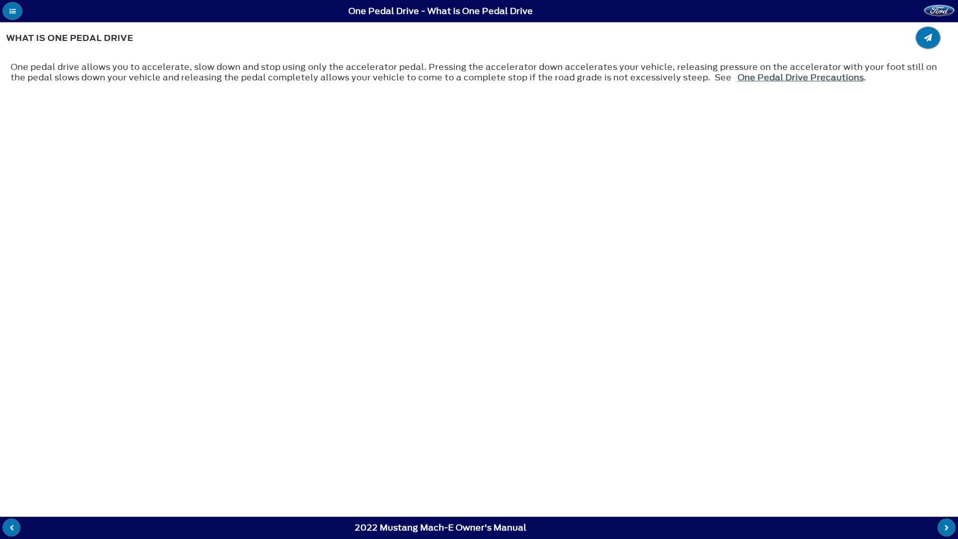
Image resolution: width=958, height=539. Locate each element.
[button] (12, 11)
